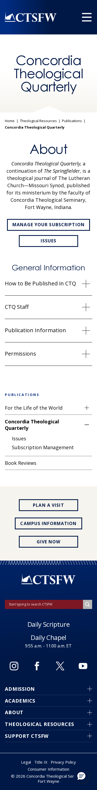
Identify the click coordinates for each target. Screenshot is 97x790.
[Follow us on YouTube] (83, 666)
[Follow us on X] (60, 666)
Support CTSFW (26, 736)
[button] (81, 775)
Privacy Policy (63, 762)
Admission (20, 689)
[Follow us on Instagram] (14, 666)
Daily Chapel (48, 637)
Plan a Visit (48, 505)
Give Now (49, 542)
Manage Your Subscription (48, 225)
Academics (20, 700)
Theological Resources (38, 121)
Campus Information (48, 523)
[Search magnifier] (87, 604)
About (14, 712)
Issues (49, 241)
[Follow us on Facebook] (37, 666)
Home (10, 121)
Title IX (40, 762)
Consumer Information (48, 769)
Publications (72, 121)
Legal (26, 762)
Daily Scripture (48, 624)
